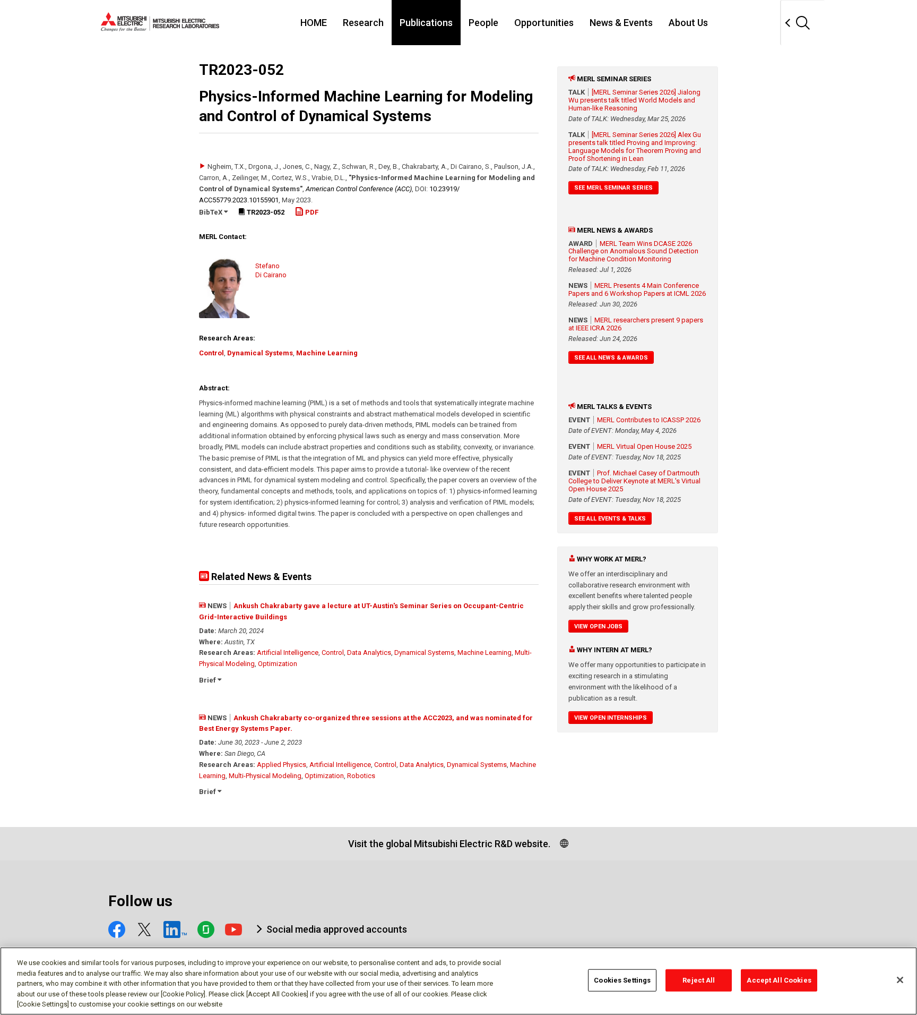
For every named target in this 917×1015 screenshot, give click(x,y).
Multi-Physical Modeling (265, 776)
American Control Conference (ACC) (359, 189)
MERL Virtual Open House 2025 (644, 446)
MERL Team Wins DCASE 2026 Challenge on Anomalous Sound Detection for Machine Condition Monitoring (633, 251)
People (483, 22)
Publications (426, 22)
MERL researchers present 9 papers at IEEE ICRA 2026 (635, 324)
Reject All (698, 980)
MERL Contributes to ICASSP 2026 (648, 420)
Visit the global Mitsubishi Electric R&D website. (449, 843)
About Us (688, 22)
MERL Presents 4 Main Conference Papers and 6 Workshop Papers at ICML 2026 (637, 289)
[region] (458, 981)
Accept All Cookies (779, 980)
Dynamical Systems (260, 353)
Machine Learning (327, 353)
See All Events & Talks (610, 518)
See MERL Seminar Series (613, 187)
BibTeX (211, 212)
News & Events (621, 22)
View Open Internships (610, 717)
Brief (208, 680)
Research (363, 22)
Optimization (277, 664)
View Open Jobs (598, 626)
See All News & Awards (611, 357)
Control (211, 353)
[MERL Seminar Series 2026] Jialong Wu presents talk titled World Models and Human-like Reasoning (634, 100)
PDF (311, 212)
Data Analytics (369, 652)
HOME (313, 22)
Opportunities (544, 22)
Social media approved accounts (336, 929)
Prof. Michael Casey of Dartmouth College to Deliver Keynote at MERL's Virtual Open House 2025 (634, 481)
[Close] (900, 980)
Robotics (361, 776)
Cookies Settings (622, 980)
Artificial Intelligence (287, 652)
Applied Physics (281, 765)
